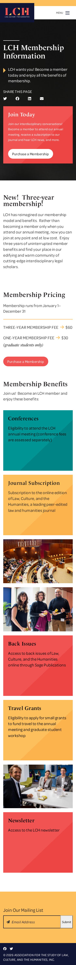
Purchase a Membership (30, 154)
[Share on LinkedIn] (29, 98)
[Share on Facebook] (17, 98)
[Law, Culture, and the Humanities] (17, 12)
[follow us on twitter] (11, 948)
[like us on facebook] (4, 948)
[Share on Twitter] (5, 98)
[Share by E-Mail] (42, 98)
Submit (66, 922)
